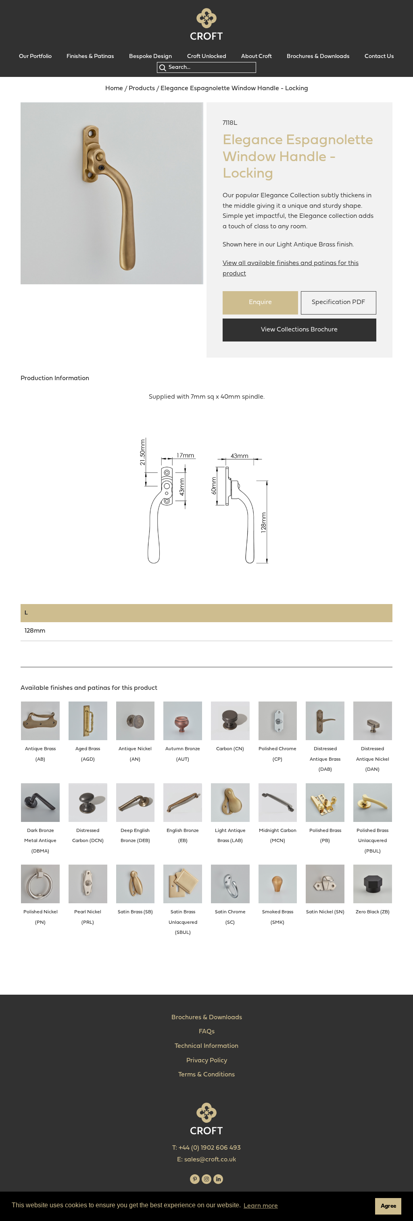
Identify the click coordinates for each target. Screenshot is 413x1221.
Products (142, 88)
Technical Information (206, 1046)
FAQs (207, 1032)
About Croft (256, 57)
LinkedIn (218, 1179)
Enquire (260, 302)
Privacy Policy (206, 1061)
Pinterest (195, 1179)
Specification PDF (338, 302)
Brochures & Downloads (318, 57)
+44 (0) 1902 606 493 (210, 1148)
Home (114, 88)
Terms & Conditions (206, 1075)
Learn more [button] (261, 1206)
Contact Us (379, 57)
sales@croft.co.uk (210, 1160)
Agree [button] (388, 1206)
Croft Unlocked (206, 57)
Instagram (206, 1179)
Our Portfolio (35, 57)
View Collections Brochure (299, 330)
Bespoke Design (150, 57)
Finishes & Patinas (90, 57)
